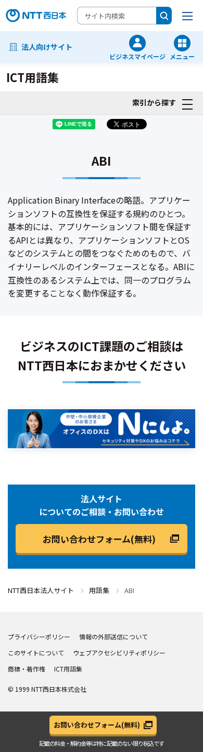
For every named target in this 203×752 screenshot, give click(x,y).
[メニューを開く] (187, 15)
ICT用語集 (68, 668)
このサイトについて (36, 652)
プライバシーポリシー (39, 636)
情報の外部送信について (113, 636)
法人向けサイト (46, 47)
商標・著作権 (26, 668)
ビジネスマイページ (137, 56)
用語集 (99, 590)
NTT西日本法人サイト (41, 590)
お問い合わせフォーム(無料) (99, 538)
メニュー (182, 56)
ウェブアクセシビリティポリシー (119, 652)
